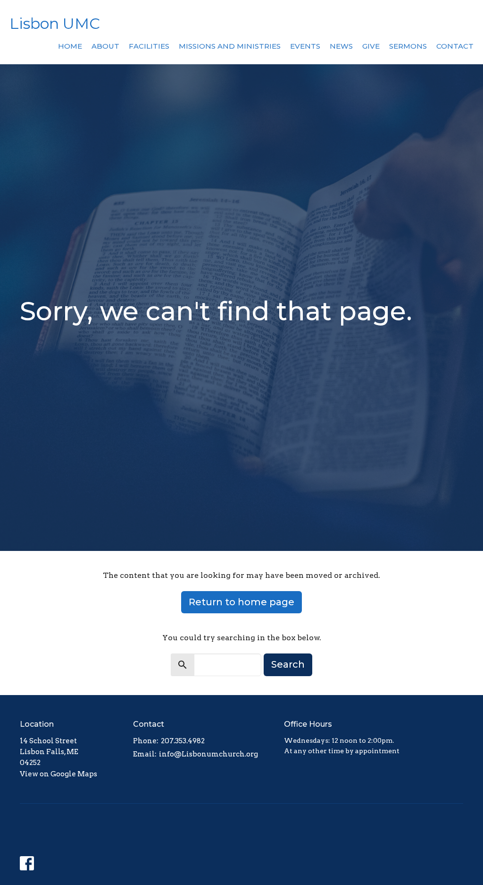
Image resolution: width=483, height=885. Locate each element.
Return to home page (241, 602)
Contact (455, 46)
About (105, 46)
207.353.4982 (183, 741)
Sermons (408, 46)
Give (371, 46)
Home (70, 46)
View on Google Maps (58, 774)
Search (288, 664)
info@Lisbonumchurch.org (208, 754)
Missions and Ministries (230, 46)
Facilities (149, 46)
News (341, 46)
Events (305, 46)
